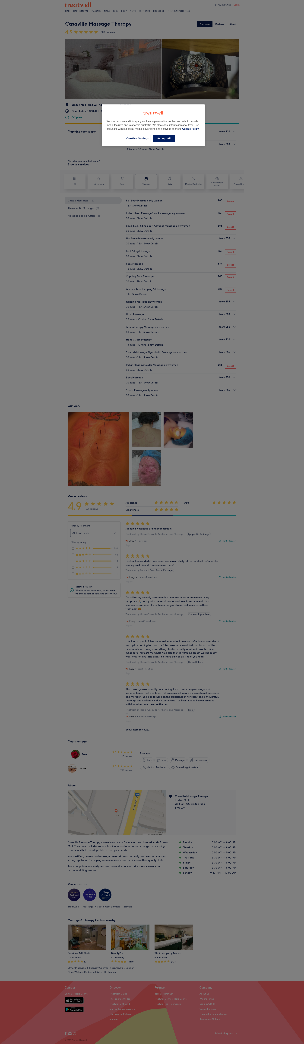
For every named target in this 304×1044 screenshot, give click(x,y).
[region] (153, 125)
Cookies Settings (137, 138)
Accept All (164, 138)
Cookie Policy (190, 129)
